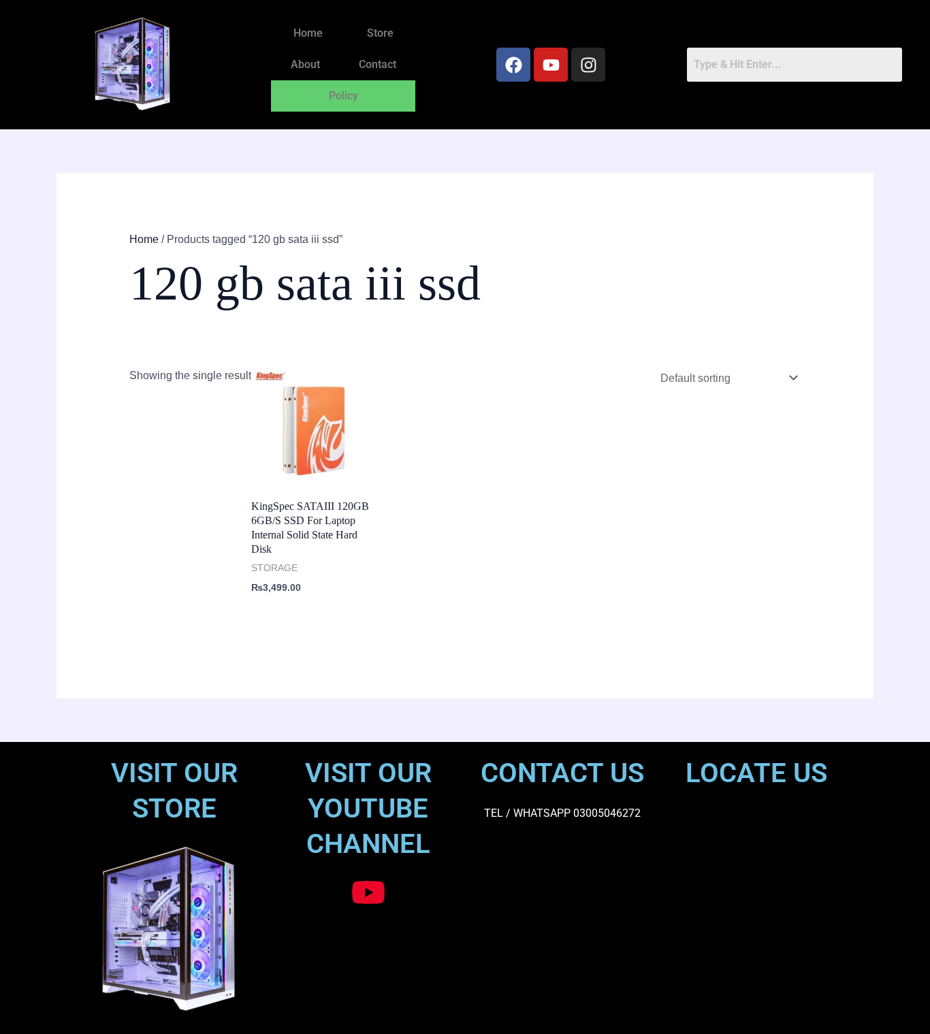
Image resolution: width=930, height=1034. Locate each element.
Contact (377, 64)
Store (380, 33)
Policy (343, 95)
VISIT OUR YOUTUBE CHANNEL (368, 808)
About (305, 64)
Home (308, 33)
